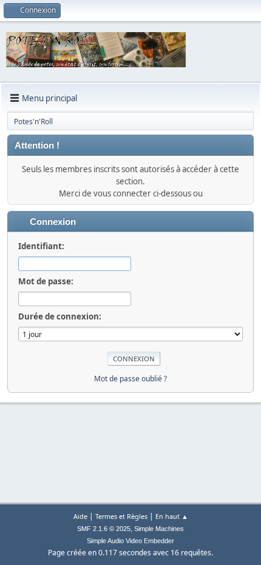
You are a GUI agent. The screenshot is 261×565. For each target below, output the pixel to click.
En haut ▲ (171, 516)
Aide (80, 516)
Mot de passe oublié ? (130, 378)
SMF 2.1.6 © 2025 (103, 528)
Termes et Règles (121, 516)
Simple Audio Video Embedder (130, 540)
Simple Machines (159, 528)
